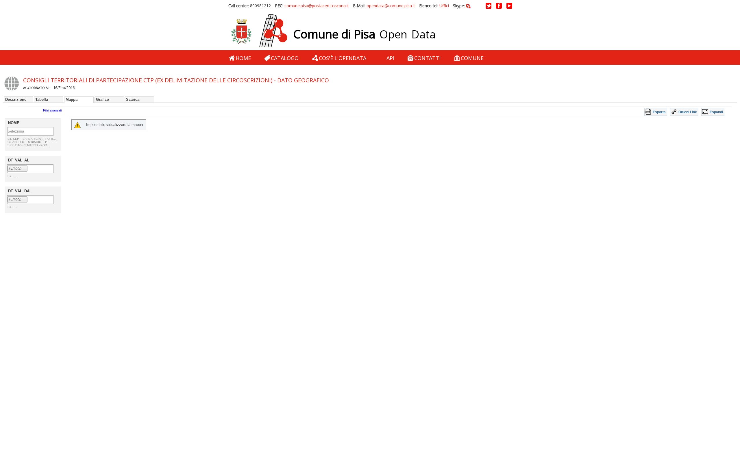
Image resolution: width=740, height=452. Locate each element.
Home (243, 58)
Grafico (102, 99)
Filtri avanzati (52, 110)
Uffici (444, 5)
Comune (472, 58)
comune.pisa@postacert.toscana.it (316, 5)
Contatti (427, 58)
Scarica (132, 99)
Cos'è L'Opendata (342, 58)
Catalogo (285, 58)
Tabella (41, 99)
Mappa (71, 99)
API (390, 58)
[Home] (259, 31)
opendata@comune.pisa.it (391, 5)
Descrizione (15, 99)
